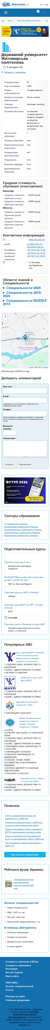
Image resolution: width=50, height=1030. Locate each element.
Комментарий (9, 438)
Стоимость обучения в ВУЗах (22, 961)
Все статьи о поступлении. (25, 854)
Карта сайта (12, 976)
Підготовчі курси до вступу (17, 562)
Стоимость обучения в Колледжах (18, 967)
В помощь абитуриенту (20, 927)
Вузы (10, 20)
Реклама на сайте (15, 996)
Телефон (7, 409)
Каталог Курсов (14, 972)
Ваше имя (8, 386)
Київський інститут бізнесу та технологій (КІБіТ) (32, 780)
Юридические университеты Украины (21, 535)
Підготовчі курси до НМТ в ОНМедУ (21, 592)
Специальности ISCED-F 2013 (25, 302)
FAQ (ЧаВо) (12, 982)
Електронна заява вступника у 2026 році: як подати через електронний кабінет (23, 824)
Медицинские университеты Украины (21, 526)
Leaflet (31, 367)
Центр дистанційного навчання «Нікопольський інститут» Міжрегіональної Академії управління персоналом (30, 657)
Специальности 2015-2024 (22, 294)
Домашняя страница (7, 427)
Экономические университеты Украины (22, 532)
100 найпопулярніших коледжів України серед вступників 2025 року (24, 884)
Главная (3, 20)
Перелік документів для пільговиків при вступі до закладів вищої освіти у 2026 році (24, 837)
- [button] (5, 321)
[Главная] (17, 4)
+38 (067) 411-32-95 (36, 255)
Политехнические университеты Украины (23, 529)
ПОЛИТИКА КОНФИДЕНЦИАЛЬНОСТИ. (26, 1013)
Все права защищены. (18, 1017)
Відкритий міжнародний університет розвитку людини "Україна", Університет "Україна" (30, 722)
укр (41, 4)
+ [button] (5, 316)
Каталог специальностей (21, 903)
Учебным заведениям (18, 1000)
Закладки (39, 12)
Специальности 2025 (23, 287)
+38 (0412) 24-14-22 (36, 249)
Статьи (9, 989)
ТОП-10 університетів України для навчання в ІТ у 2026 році (20, 817)
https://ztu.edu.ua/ (37, 239)
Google (45, 367)
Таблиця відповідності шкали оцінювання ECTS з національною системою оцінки (23, 830)
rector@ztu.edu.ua (35, 246)
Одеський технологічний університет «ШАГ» (27, 703)
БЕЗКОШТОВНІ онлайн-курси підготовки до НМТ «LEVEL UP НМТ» (23, 578)
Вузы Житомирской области (29, 20)
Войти (44, 12)
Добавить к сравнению (15, 72)
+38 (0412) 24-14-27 (36, 253)
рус (47, 4)
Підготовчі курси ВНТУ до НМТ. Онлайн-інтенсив (23, 606)
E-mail (6, 396)
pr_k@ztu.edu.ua (34, 244)
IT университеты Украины (16, 523)
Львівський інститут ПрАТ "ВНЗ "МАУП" (31, 679)
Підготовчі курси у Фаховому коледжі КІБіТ (24, 624)
